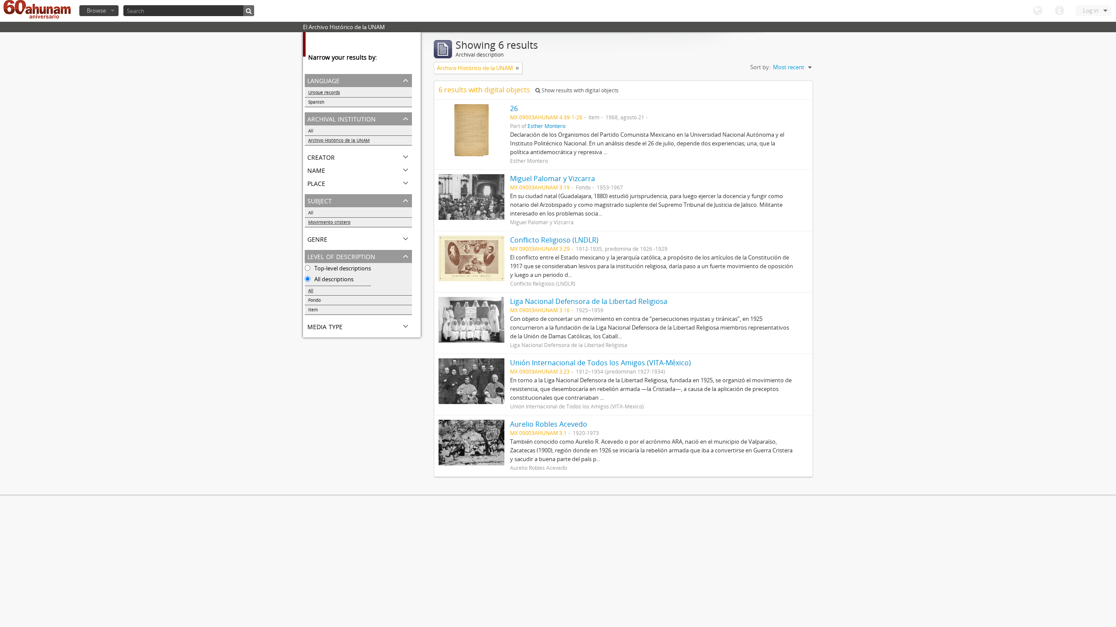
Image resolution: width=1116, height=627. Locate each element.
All (310, 131)
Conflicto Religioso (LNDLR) (554, 240)
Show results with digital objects (579, 90)
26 (514, 108)
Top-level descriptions (342, 268)
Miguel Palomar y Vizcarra (552, 178)
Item (313, 310)
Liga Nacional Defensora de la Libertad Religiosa (588, 301)
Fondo (314, 300)
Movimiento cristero (329, 222)
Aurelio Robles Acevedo (548, 424)
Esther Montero (546, 125)
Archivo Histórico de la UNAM (339, 140)
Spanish (316, 102)
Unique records (324, 92)
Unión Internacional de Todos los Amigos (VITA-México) (600, 362)
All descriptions (333, 279)
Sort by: (760, 67)
